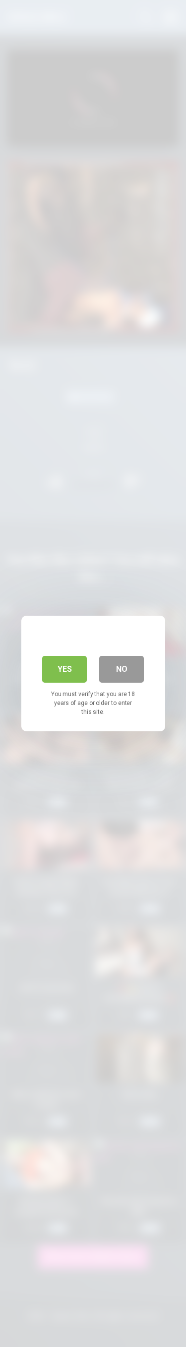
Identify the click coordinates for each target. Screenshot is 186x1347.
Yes (65, 669)
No (121, 669)
